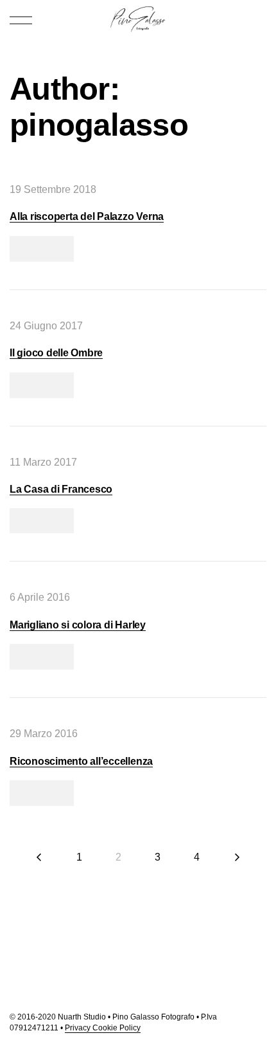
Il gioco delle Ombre (56, 352)
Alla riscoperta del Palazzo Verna (87, 216)
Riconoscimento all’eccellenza (81, 761)
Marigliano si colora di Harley (78, 624)
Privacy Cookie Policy (103, 1027)
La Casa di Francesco (61, 489)
